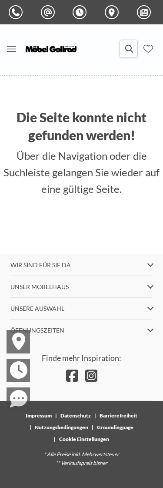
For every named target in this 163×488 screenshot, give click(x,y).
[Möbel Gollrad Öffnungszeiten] (81, 12)
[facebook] (72, 375)
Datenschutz (75, 415)
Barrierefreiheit (118, 415)
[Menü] (11, 49)
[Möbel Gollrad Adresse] (113, 12)
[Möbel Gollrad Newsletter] (145, 12)
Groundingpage (115, 427)
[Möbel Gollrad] (51, 48)
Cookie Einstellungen (84, 439)
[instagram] (91, 375)
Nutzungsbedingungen (61, 427)
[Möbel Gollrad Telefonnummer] (17, 12)
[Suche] (128, 48)
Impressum (39, 415)
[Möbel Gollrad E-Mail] (49, 12)
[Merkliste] (148, 49)
